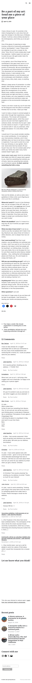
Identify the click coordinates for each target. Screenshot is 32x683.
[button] (26, 3)
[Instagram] (3, 656)
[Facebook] (5, 656)
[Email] (11, 656)
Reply (3, 358)
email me (19, 206)
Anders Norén (27, 679)
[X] (8, 656)
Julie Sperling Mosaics (10, 679)
